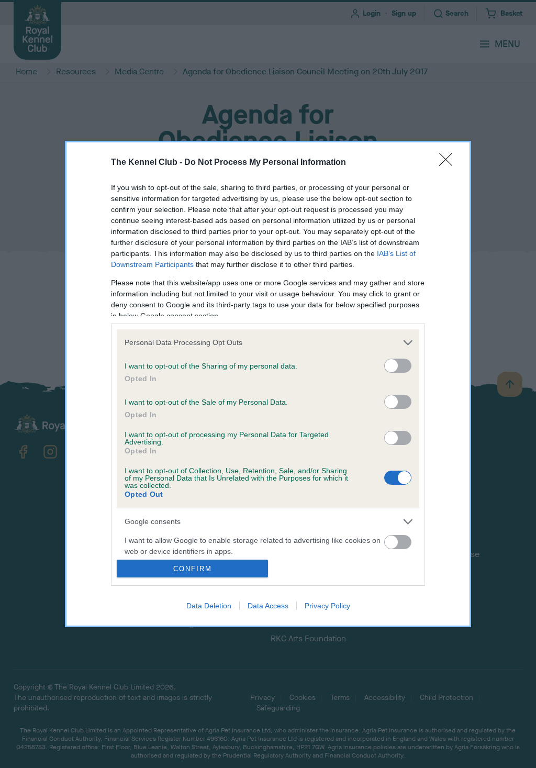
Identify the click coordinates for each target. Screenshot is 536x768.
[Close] (449, 163)
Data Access (268, 606)
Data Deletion (208, 606)
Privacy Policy (327, 606)
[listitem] (268, 342)
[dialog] (268, 384)
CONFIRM (192, 569)
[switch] (397, 366)
